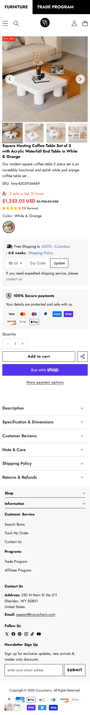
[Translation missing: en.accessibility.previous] (9, 79)
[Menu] (5, 23)
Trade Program (16, 561)
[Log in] (74, 23)
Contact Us (13, 541)
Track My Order (17, 533)
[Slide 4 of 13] (78, 133)
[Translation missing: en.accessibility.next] (80, 79)
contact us (14, 279)
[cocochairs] (45, 23)
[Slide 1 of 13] (12, 133)
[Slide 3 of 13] (56, 133)
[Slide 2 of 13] (34, 133)
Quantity (9, 334)
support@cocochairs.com (35, 614)
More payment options (45, 382)
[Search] (16, 23)
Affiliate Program (18, 570)
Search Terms (15, 524)
